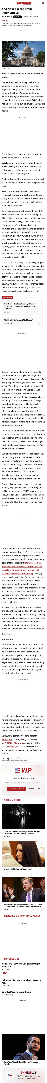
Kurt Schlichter (8, 872)
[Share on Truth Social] (8, 759)
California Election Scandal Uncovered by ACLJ (21, 982)
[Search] (43, 3)
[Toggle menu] (4, 3)
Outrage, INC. (13, 746)
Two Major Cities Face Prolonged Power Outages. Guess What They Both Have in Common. (22, 832)
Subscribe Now (34, 789)
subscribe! (7, 739)
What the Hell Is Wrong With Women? (18, 869)
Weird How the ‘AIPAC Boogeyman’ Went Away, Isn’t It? (21, 965)
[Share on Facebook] (12, 759)
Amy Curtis (7, 837)
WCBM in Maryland (14, 743)
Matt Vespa (7, 910)
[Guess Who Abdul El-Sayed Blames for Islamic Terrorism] (23, 1047)
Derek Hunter (7, 17)
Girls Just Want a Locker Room (16, 992)
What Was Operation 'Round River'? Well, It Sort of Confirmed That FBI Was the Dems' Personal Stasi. (23, 905)
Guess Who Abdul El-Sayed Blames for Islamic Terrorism (21, 1063)
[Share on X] (3, 759)
